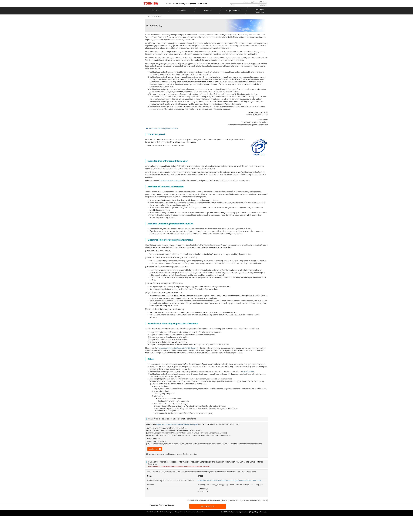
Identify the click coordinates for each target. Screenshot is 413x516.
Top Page (155, 10)
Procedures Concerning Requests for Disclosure (176, 348)
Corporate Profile (233, 10)
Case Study (259, 11)
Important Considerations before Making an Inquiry (177, 424)
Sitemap (255, 2)
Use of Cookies (248, 371)
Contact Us (208, 506)
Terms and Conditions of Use (195, 512)
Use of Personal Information (171, 180)
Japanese (247, 2)
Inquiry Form (154, 449)
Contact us (264, 2)
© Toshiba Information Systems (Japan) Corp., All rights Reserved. (243, 512)
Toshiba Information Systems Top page (159, 512)
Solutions (207, 10)
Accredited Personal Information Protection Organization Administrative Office (229, 480)
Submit (263, 5)
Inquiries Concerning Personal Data (163, 128)
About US (182, 10)
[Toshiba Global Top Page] (152, 3)
